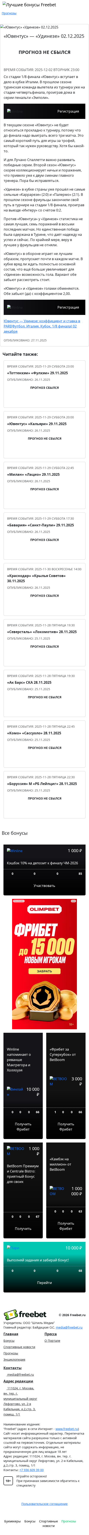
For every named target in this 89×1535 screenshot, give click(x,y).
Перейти (44, 1282)
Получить (23, 1228)
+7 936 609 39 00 (31, 1470)
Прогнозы (10, 1353)
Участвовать (44, 885)
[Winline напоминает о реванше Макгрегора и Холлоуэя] (23, 1104)
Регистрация (68, 111)
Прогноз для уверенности (47, 401)
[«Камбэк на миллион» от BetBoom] (66, 1203)
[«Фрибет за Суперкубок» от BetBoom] (66, 1099)
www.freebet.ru (67, 1429)
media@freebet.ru (69, 1327)
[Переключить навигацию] (82, 1523)
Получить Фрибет (23, 1127)
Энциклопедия (14, 1359)
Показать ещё (45, 826)
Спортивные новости (19, 1347)
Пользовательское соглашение (44, 1504)
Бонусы (8, 1341)
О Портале (52, 1341)
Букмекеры (12, 1521)
